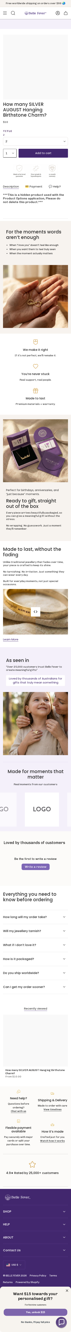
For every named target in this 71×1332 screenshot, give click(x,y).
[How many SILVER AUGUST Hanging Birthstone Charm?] (35, 1040)
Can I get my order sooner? (24, 987)
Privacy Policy (38, 1275)
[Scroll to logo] (35, 809)
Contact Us (12, 1250)
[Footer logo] (17, 1197)
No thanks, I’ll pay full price (35, 1322)
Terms (53, 1275)
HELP (6, 1224)
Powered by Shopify (27, 1282)
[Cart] (66, 13)
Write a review (35, 867)
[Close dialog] (67, 1290)
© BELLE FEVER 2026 (15, 1275)
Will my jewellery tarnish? (22, 931)
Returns (8, 1282)
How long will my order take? (25, 917)
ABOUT (8, 1237)
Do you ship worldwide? (21, 973)
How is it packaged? (18, 959)
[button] (61, 1322)
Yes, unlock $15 (35, 1312)
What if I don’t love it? (19, 945)
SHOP (7, 1211)
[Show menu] (5, 13)
